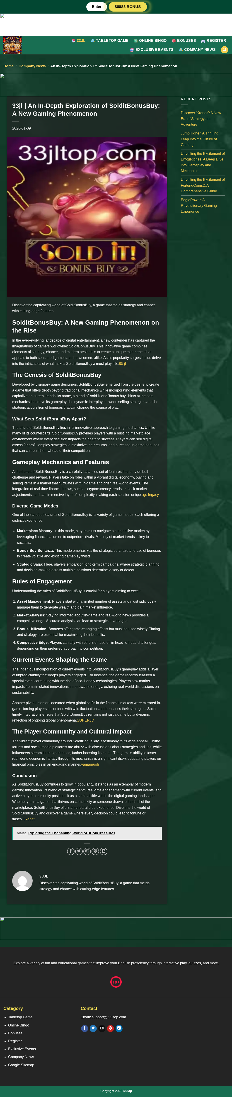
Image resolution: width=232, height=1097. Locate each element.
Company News (200, 50)
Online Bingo (153, 40)
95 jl (122, 364)
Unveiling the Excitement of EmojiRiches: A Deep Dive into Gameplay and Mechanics (203, 162)
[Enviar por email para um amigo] (87, 851)
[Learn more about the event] (116, 24)
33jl (81, 40)
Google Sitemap (21, 1065)
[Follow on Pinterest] (110, 1028)
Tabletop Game (112, 40)
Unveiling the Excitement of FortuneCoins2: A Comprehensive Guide (203, 185)
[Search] (224, 50)
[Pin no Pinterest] (95, 851)
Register (216, 40)
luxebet (28, 819)
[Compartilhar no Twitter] (79, 851)
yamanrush (90, 764)
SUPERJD (85, 720)
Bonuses (186, 40)
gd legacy (151, 495)
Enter (96, 7)
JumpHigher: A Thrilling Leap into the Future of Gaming (199, 139)
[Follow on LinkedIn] (119, 1028)
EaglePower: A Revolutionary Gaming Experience (199, 205)
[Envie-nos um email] (101, 1028)
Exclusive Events (154, 50)
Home (8, 66)
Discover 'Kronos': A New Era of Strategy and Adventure (201, 118)
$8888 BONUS (128, 7)
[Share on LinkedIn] (103, 851)
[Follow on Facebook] (84, 1028)
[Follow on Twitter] (93, 1028)
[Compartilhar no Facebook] (71, 851)
